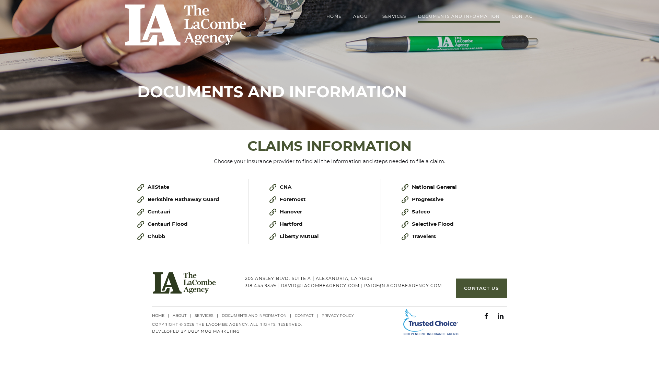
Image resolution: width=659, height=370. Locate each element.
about (362, 16)
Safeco (421, 211)
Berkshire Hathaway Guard (183, 199)
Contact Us (481, 288)
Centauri (159, 211)
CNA (285, 187)
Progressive (427, 199)
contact (523, 16)
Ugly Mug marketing (214, 331)
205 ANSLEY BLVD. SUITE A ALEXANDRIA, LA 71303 (308, 278)
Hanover (291, 211)
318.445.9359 (260, 285)
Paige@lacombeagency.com (403, 285)
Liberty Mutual (299, 236)
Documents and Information (459, 16)
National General (434, 187)
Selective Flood (432, 224)
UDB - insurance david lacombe (186, 28)
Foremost (293, 199)
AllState (158, 187)
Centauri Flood (167, 224)
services (394, 16)
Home (334, 16)
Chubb (156, 236)
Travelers (424, 236)
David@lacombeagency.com (320, 285)
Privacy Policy (338, 315)
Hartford (291, 224)
